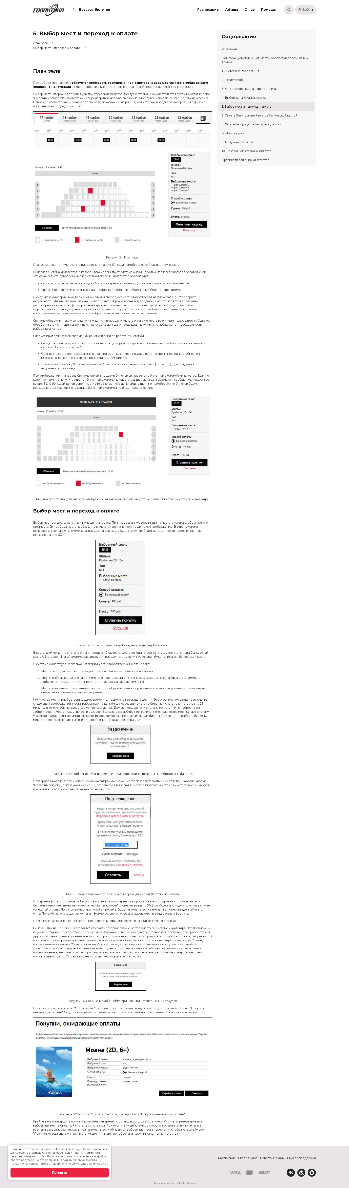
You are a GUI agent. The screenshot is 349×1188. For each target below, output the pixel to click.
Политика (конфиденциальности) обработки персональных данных (265, 60)
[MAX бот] (312, 1173)
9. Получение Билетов (238, 142)
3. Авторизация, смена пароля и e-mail (249, 89)
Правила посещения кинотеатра (245, 160)
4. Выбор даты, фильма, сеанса (244, 98)
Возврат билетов (94, 10)
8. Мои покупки (233, 133)
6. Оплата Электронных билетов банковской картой (259, 115)
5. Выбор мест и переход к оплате (246, 106)
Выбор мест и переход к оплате (56, 48)
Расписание (208, 10)
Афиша (231, 10)
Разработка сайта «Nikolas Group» (174, 1183)
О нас (250, 10)
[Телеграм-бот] (301, 1173)
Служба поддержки (301, 1158)
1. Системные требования (240, 71)
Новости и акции (272, 1158)
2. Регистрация (233, 80)
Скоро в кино (248, 1158)
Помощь (268, 10)
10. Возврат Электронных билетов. (247, 151)
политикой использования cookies (84, 1163)
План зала (40, 43)
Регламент (229, 49)
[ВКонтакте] (291, 1173)
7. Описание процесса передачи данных (251, 124)
